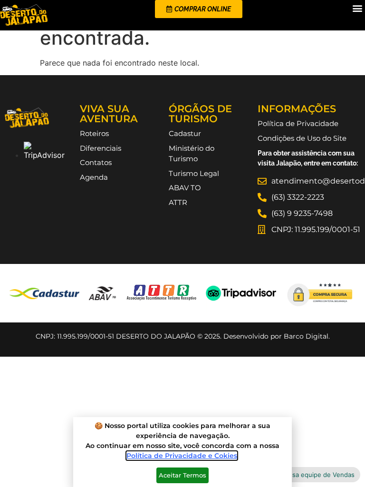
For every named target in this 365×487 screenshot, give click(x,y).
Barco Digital (306, 336)
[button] (357, 8)
